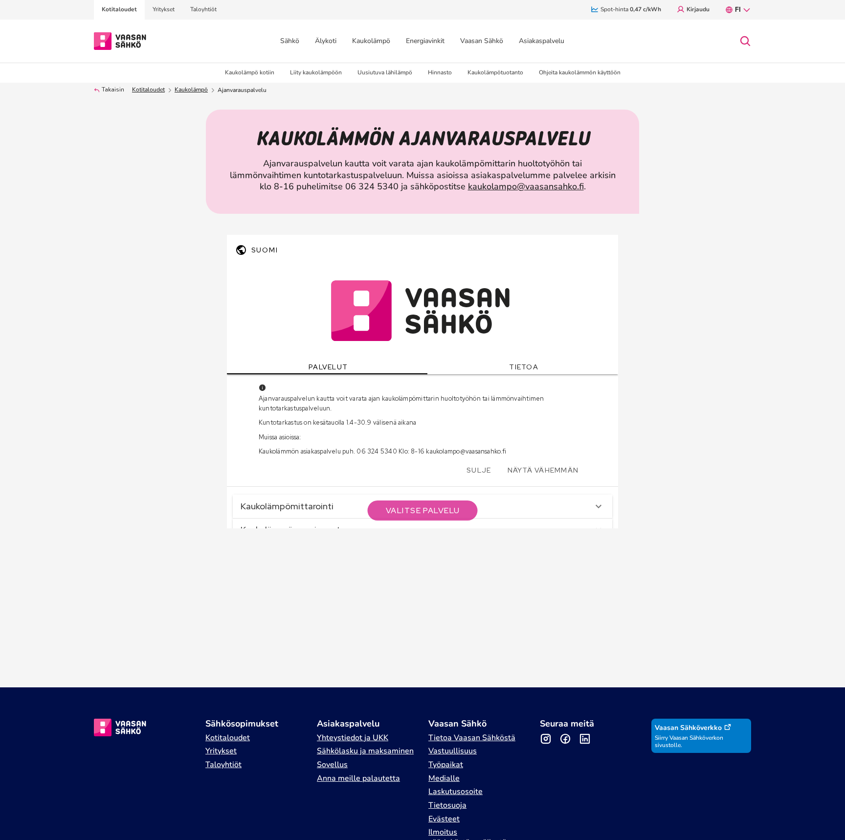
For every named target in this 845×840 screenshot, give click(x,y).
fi (738, 9)
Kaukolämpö (191, 89)
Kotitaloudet (148, 89)
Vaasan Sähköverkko (688, 727)
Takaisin (113, 89)
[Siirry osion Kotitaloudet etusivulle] (120, 40)
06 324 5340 (372, 186)
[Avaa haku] (745, 41)
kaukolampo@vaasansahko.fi (526, 186)
